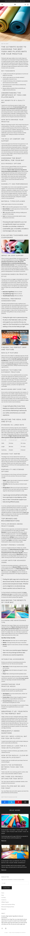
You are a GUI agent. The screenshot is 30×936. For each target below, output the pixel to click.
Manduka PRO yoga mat (12, 363)
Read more (3, 840)
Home (2, 893)
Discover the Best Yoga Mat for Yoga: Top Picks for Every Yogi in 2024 (14, 831)
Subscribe (6, 887)
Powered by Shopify (20, 932)
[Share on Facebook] (4, 802)
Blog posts (3, 909)
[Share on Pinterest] (18, 802)
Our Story (3, 897)
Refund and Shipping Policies (7, 906)
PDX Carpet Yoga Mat (23, 678)
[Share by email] (25, 802)
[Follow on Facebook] (2, 928)
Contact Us (3, 899)
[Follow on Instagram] (5, 928)
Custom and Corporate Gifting (8, 904)
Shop (2, 895)
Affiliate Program (5, 902)
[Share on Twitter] (11, 802)
